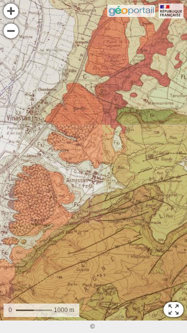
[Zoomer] (10, 10)
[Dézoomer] (10, 30)
